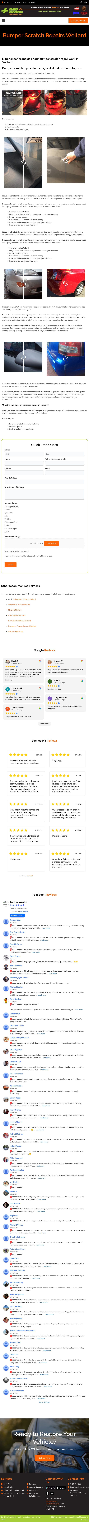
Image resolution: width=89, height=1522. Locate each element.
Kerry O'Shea (15, 1110)
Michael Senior (16, 987)
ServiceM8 (30, 876)
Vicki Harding (15, 1306)
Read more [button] (9, 680)
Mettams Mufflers (14, 610)
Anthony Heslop (17, 1170)
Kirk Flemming (16, 1282)
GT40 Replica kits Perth (17, 615)
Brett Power (15, 956)
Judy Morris (15, 1014)
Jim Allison (14, 1258)
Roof (8, 516)
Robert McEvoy (16, 1134)
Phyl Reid (14, 1215)
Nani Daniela (15, 999)
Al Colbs (13, 1191)
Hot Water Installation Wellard (19, 621)
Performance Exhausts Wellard (24, 599)
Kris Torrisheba (16, 1074)
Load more (44, 724)
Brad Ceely (14, 1366)
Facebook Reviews (52, 1504)
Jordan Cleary (16, 1122)
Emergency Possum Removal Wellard (22, 626)
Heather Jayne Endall (19, 977)
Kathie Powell (16, 1318)
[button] (3, 20)
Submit (10, 565)
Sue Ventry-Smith (17, 932)
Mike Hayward (16, 1158)
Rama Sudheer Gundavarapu (22, 1330)
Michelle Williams (17, 1270)
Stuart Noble (15, 1062)
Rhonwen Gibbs (17, 1026)
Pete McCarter (16, 944)
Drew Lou (14, 1354)
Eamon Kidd (15, 1342)
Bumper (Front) (12, 506)
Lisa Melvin (15, 1203)
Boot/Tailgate (11, 528)
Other (8, 519)
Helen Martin (15, 1146)
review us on (16, 915)
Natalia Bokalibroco (18, 1378)
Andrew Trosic (16, 1086)
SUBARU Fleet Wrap (15, 631)
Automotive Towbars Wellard (19, 605)
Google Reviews (51, 1501)
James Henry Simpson (19, 1038)
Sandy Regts (15, 1098)
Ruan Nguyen (16, 1050)
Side (8, 509)
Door (8, 525)
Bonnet (9, 513)
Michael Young (16, 1225)
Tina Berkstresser (17, 1237)
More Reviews (44, 1402)
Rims (8, 532)
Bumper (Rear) (12, 522)
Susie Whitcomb (17, 1390)
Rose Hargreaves (17, 1294)
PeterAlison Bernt (17, 1249)
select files (51, 543)
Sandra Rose (15, 920)
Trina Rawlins (16, 965)
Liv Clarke (14, 1182)
